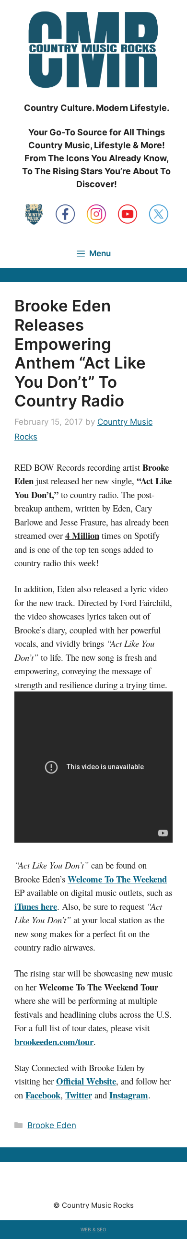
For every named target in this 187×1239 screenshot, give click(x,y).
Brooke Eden (51, 1125)
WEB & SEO (93, 1229)
